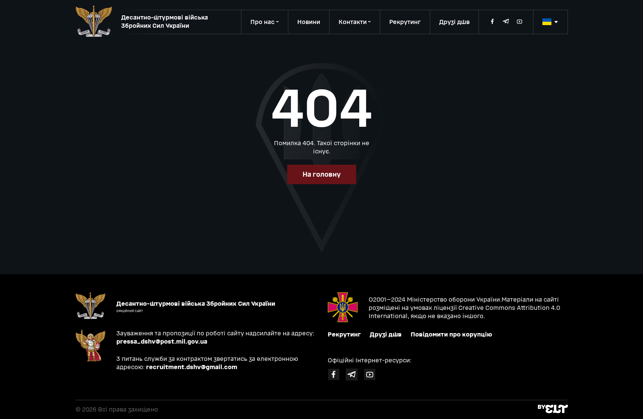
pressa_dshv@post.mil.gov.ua (161, 341)
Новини (308, 22)
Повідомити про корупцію (451, 334)
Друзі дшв (454, 22)
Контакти (353, 22)
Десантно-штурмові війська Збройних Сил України (164, 21)
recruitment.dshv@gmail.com (191, 367)
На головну (322, 174)
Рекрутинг (405, 22)
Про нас (262, 22)
